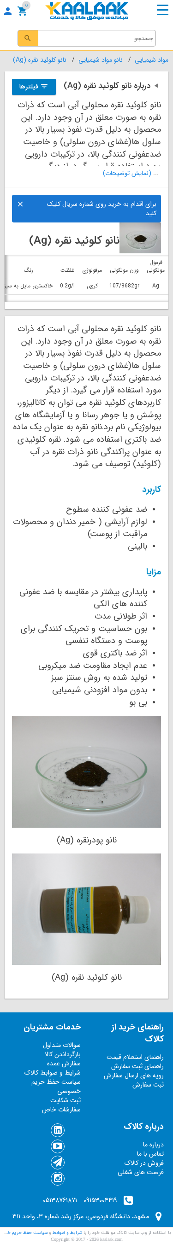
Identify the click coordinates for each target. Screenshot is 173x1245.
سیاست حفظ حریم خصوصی (56, 1086)
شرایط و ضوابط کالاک (52, 1073)
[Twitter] (57, 1147)
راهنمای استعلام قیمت (135, 1057)
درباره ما (153, 1145)
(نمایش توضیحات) (127, 173)
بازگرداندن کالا (63, 1054)
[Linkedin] (58, 1131)
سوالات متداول (62, 1045)
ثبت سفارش (148, 1085)
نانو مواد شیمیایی (100, 59)
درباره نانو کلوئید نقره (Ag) (112, 85)
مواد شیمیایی (151, 59)
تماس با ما (150, 1154)
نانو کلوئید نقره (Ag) (39, 59)
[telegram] (57, 1163)
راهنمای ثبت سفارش (137, 1066)
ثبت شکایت (65, 1100)
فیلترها (33, 87)
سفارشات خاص (61, 1110)
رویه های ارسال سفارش (134, 1075)
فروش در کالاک (144, 1163)
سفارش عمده (64, 1063)
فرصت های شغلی (141, 1172)
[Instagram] (58, 1180)
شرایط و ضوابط (66, 1232)
